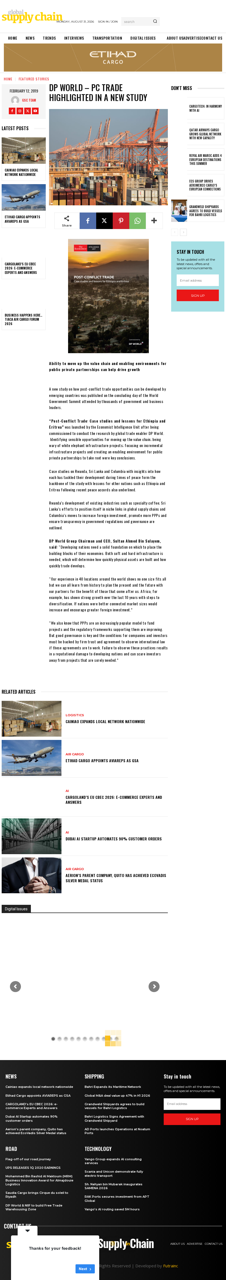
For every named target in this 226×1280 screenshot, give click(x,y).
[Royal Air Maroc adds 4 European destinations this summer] (179, 159)
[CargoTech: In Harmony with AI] (179, 108)
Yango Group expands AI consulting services (113, 1161)
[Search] (155, 21)
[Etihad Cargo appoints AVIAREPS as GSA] (24, 197)
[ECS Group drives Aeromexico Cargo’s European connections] (179, 185)
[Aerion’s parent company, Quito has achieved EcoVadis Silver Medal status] (31, 875)
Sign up (198, 295)
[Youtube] (35, 111)
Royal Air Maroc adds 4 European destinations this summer (205, 159)
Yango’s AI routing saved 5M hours (112, 1209)
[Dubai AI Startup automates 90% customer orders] (31, 836)
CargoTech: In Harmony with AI (205, 108)
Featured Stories (34, 79)
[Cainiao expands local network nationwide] (24, 150)
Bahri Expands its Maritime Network (113, 1087)
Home (8, 79)
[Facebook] (12, 111)
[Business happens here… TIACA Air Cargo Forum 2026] (24, 295)
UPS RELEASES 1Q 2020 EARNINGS (33, 1168)
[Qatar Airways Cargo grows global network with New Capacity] (179, 134)
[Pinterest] (121, 221)
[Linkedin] (128, 1244)
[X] (27, 111)
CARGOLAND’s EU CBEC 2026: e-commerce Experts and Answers (21, 268)
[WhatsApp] (137, 221)
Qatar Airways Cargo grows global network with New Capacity (205, 134)
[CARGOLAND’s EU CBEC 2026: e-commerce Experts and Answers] (24, 244)
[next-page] (183, 232)
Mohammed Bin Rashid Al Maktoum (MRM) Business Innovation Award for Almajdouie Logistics (39, 1180)
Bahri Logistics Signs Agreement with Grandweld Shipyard (114, 1118)
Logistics (75, 715)
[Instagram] (20, 111)
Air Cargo (75, 754)
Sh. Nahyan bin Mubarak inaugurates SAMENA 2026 (113, 1186)
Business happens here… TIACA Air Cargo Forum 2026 (23, 319)
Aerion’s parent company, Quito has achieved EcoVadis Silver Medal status (116, 877)
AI (67, 790)
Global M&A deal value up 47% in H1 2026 (117, 1095)
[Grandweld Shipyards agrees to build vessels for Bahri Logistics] (179, 211)
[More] (154, 221)
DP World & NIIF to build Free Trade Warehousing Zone (34, 1207)
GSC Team (29, 100)
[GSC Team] (16, 100)
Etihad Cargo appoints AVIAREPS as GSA (22, 219)
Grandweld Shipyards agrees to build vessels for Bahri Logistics (205, 211)
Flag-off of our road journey (28, 1159)
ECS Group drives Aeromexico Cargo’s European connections (205, 185)
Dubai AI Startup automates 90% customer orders (114, 838)
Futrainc (170, 1265)
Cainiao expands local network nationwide (21, 172)
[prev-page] (174, 232)
